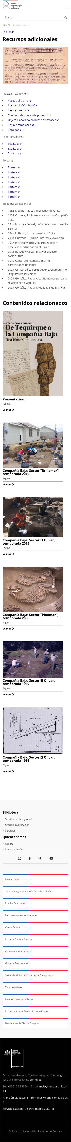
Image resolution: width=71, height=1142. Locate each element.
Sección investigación (17, 824)
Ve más (8, 409)
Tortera (12, 167)
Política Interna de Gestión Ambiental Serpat (27, 1011)
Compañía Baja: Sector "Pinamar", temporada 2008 (30, 616)
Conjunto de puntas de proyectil (28, 115)
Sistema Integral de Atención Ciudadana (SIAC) (28, 891)
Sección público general (18, 819)
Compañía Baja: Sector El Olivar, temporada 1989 (29, 682)
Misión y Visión (14, 849)
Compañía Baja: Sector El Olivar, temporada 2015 (29, 542)
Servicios (10, 830)
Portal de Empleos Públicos (18, 939)
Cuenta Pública (12, 927)
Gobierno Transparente (16, 963)
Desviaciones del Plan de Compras (22, 1023)
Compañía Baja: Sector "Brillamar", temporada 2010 (31, 472)
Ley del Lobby (12, 879)
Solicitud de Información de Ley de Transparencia (29, 975)
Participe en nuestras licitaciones (21, 915)
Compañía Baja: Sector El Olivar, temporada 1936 (29, 759)
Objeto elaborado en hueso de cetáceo (32, 120)
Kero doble (15, 130)
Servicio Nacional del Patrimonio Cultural (28, 1109)
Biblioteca (10, 812)
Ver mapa (36, 1080)
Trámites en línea (13, 987)
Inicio (5, 25)
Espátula (13, 144)
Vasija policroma (18, 100)
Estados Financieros (15, 903)
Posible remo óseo (19, 125)
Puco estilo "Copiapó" (21, 105)
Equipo (9, 843)
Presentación (13, 399)
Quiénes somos (14, 837)
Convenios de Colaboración (18, 951)
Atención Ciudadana (15, 1097)
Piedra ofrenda (17, 110)
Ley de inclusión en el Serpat (19, 999)
